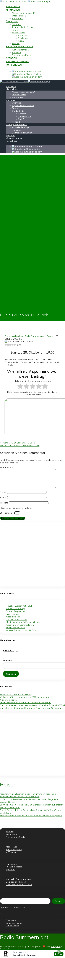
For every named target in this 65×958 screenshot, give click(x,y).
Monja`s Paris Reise (15, 627)
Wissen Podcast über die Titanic (22, 630)
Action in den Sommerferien (20, 625)
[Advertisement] (32, 554)
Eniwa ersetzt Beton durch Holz (15, 694)
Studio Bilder (18, 32)
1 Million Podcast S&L (16, 619)
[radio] (20, 386)
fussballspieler (13, 616)
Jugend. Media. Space (23, 27)
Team (15, 30)
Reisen (8, 784)
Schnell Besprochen (15, 611)
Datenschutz (19, 907)
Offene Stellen (19, 15)
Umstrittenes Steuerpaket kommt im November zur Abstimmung (31, 708)
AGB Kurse (11, 852)
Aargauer (55, 946)
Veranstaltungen (17, 61)
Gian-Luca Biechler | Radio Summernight (24, 336)
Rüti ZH (21, 40)
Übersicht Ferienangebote (19, 879)
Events (50, 336)
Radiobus (23, 35)
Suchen (58, 901)
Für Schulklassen (14, 866)
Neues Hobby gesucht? (23, 13)
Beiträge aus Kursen (22, 55)
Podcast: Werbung (15, 608)
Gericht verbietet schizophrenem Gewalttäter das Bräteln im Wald (32, 705)
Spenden (11, 58)
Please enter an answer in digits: (16, 508)
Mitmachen (13, 9)
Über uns (12, 21)
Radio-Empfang (14, 849)
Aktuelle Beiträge (20, 49)
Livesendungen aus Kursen (19, 884)
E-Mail (3, 497)
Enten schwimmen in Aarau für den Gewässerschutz (25, 702)
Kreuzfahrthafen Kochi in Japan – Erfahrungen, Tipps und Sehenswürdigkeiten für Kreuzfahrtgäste (28, 795)
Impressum (5, 907)
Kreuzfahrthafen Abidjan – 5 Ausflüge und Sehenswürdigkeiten (31, 815)
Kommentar (6, 467)
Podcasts (16, 52)
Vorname (7, 660)
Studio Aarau (24, 38)
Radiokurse (17, 18)
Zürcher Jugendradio (10, 949)
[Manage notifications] (58, 952)
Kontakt (16, 43)
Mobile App (11, 846)
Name (3, 492)
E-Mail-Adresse (10, 651)
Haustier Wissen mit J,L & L (19, 605)
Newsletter (11, 920)
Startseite (13, 6)
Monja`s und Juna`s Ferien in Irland (23, 622)
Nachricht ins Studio (16, 837)
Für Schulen (14, 64)
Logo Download (14, 923)
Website (4, 502)
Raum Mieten (12, 925)
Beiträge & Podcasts (19, 46)
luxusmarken (12, 614)
